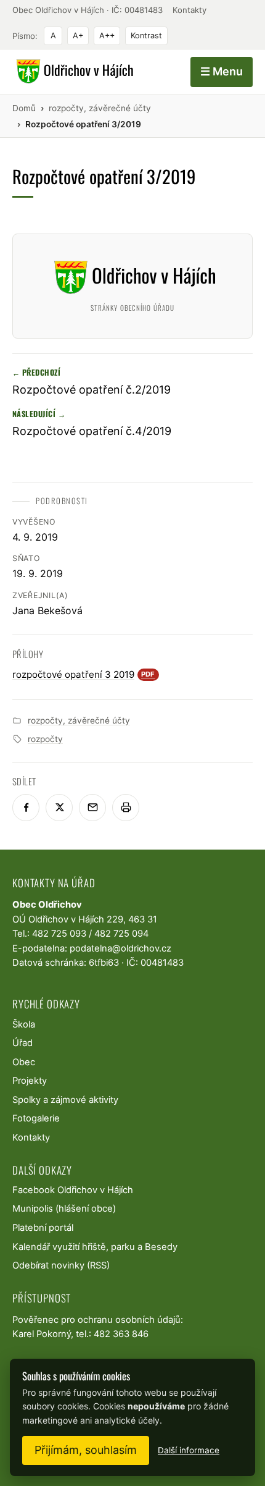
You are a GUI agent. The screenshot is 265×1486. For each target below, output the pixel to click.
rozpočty (45, 739)
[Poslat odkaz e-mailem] (92, 807)
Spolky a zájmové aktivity (65, 1099)
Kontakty (189, 10)
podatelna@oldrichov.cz (120, 948)
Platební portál (42, 1227)
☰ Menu (221, 71)
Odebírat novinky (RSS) (61, 1265)
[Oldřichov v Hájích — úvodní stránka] (73, 71)
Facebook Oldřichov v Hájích (72, 1190)
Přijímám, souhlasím (86, 1449)
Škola (23, 1024)
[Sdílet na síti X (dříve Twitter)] (59, 807)
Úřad (22, 1043)
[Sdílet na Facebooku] (25, 807)
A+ (78, 35)
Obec (23, 1062)
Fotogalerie (36, 1118)
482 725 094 (121, 933)
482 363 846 (121, 1334)
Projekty (29, 1080)
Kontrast (146, 35)
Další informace (188, 1450)
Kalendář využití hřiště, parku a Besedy (94, 1246)
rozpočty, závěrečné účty (79, 720)
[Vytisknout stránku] (125, 807)
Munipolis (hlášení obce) (64, 1208)
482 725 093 (59, 933)
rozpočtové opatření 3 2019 (83, 674)
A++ (107, 35)
